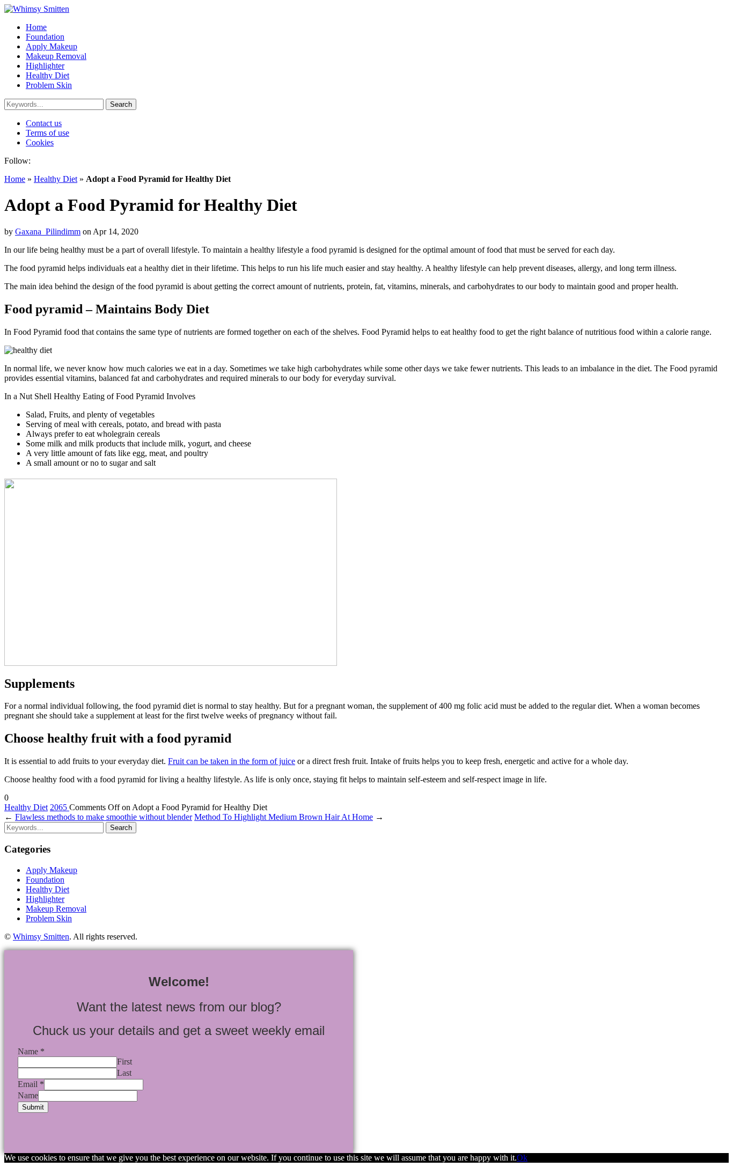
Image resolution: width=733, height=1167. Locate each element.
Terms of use (47, 132)
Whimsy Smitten (41, 936)
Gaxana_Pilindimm (47, 231)
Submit (33, 1107)
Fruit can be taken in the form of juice (231, 761)
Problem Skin (49, 85)
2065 (59, 807)
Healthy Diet (47, 75)
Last (124, 1072)
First (124, 1061)
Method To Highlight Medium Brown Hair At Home (283, 816)
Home (36, 27)
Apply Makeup (51, 46)
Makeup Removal (56, 56)
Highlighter (45, 65)
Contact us (44, 123)
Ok (522, 1157)
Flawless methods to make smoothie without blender (103, 816)
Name (31, 1051)
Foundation (45, 36)
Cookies (40, 142)
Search (121, 104)
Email (31, 1084)
